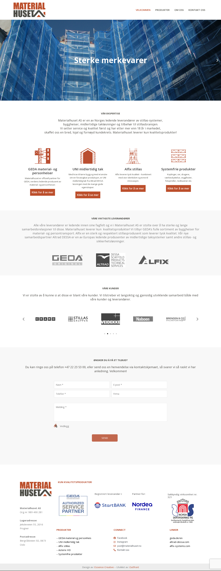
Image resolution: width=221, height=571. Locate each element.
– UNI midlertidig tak (67, 542)
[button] (104, 98)
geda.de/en (176, 538)
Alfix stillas (64, 546)
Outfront (134, 567)
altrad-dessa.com (179, 542)
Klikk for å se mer (42, 192)
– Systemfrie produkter (69, 554)
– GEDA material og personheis (73, 538)
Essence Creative (104, 567)
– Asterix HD (63, 550)
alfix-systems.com (180, 546)
